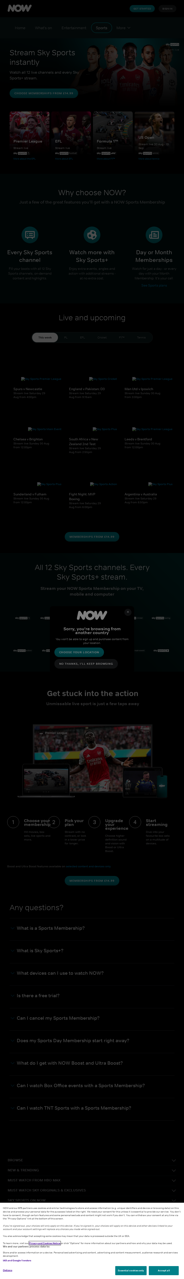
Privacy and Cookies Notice (44, 1243)
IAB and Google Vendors (17, 1260)
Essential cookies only (131, 1270)
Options (7, 1270)
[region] (92, 1241)
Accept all (164, 1270)
